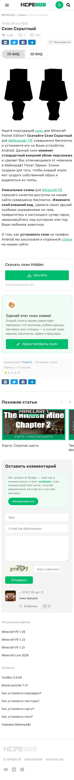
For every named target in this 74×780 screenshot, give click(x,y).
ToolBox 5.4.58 (12, 677)
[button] (7, 5)
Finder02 (27, 362)
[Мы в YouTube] (5, 771)
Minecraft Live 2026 (15, 655)
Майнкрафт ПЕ (20, 140)
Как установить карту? (18, 708)
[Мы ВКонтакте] (14, 771)
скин (39, 131)
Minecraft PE (52, 190)
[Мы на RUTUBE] (22, 771)
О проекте (12, 759)
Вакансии (34, 759)
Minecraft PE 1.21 (13, 647)
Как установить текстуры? (20, 701)
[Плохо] (5, 373)
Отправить (19, 580)
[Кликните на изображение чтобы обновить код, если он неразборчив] (18, 569)
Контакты (54, 759)
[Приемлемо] (9, 373)
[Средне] (12, 373)
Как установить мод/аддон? (21, 693)
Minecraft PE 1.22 (13, 639)
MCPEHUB (8, 15)
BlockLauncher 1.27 (15, 685)
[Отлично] (19, 373)
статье (67, 239)
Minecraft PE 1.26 (13, 631)
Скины (21, 15)
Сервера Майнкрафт (16, 724)
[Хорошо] (15, 373)
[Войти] (59, 5)
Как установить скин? (17, 716)
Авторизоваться (23, 501)
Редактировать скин (40, 344)
